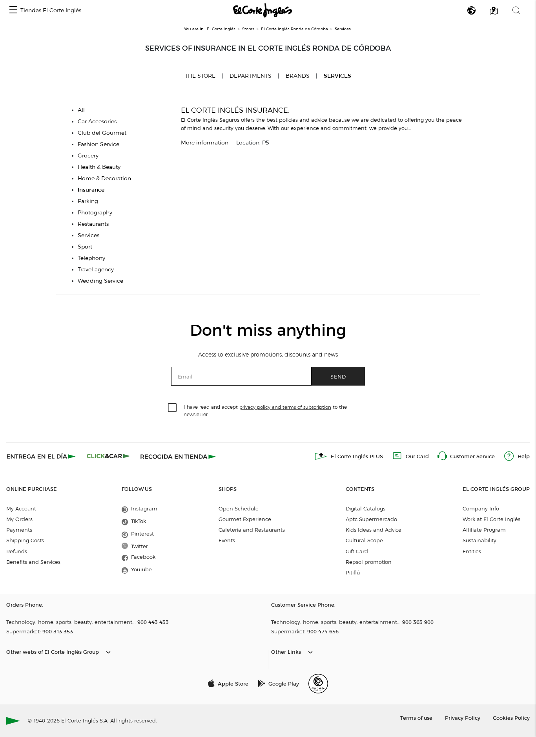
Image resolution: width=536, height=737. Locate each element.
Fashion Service (98, 144)
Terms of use (416, 717)
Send (338, 376)
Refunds (16, 551)
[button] (13, 10)
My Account (21, 508)
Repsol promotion (369, 562)
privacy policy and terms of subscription (285, 407)
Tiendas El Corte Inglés (50, 10)
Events (227, 540)
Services (337, 76)
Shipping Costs (25, 540)
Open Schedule (239, 508)
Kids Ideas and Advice (373, 530)
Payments (19, 530)
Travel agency (96, 269)
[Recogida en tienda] (178, 456)
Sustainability (479, 540)
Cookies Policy (511, 717)
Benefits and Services (33, 562)
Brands (298, 76)
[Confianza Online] (318, 683)
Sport (85, 246)
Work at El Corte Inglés (491, 519)
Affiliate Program (484, 530)
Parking (88, 201)
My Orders (19, 519)
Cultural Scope (364, 540)
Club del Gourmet (102, 133)
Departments (251, 76)
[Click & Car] (108, 456)
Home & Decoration (104, 178)
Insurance (91, 190)
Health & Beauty (99, 167)
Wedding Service (100, 281)
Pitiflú (353, 572)
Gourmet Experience (245, 519)
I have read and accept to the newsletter (265, 410)
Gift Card (357, 551)
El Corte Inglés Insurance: (235, 110)
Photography (95, 212)
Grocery (88, 155)
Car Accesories (97, 121)
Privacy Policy (462, 717)
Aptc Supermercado (371, 519)
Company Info (481, 508)
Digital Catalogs (365, 508)
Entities (472, 551)
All (81, 110)
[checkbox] (172, 408)
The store (200, 75)
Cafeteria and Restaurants (252, 530)
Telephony (91, 258)
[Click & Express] (41, 456)
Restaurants (93, 224)
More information (204, 142)
